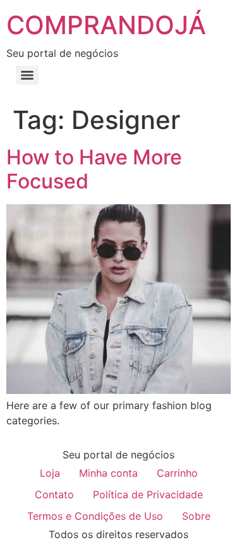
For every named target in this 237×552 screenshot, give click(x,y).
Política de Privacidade (148, 494)
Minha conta (108, 473)
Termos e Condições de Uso (95, 516)
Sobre (196, 516)
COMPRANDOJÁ (106, 24)
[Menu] (27, 75)
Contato (54, 494)
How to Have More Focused (94, 169)
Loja (50, 473)
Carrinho (177, 473)
